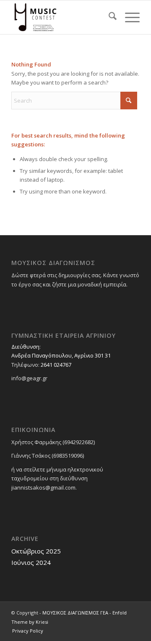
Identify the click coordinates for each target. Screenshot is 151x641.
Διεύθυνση (25, 346)
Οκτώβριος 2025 (36, 551)
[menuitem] (108, 17)
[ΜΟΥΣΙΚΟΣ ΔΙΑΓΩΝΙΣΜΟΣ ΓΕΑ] (62, 17)
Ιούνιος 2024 (31, 562)
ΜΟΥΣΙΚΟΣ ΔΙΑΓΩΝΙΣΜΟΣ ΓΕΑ (75, 612)
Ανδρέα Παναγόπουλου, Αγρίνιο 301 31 (61, 355)
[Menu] (128, 17)
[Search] (108, 17)
